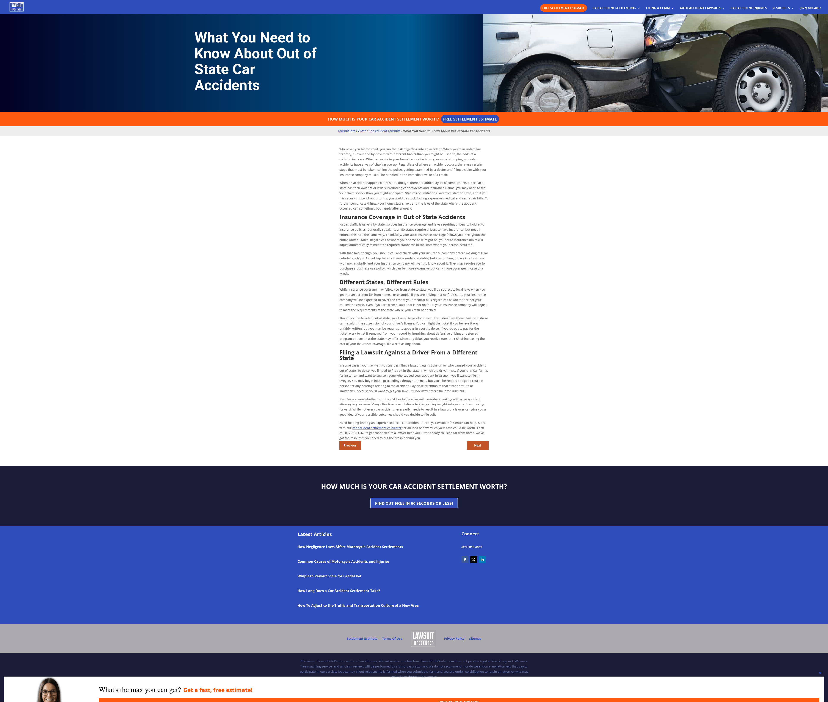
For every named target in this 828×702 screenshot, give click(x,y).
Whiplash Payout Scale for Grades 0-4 (329, 576)
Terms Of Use (392, 638)
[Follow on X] (473, 559)
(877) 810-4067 (810, 8)
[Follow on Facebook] (464, 559)
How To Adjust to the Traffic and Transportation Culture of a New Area (358, 605)
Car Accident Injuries (749, 8)
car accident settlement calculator (376, 428)
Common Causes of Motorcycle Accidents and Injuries (343, 561)
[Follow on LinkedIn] (482, 559)
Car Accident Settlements (614, 8)
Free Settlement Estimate (563, 8)
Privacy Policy (454, 638)
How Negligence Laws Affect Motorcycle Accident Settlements (350, 546)
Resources (781, 8)
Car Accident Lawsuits (384, 131)
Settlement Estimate (362, 638)
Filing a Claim (658, 8)
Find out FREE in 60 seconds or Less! (414, 503)
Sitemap (475, 638)
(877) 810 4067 (471, 547)
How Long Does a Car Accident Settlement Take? (339, 590)
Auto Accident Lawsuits (700, 8)
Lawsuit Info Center (352, 131)
